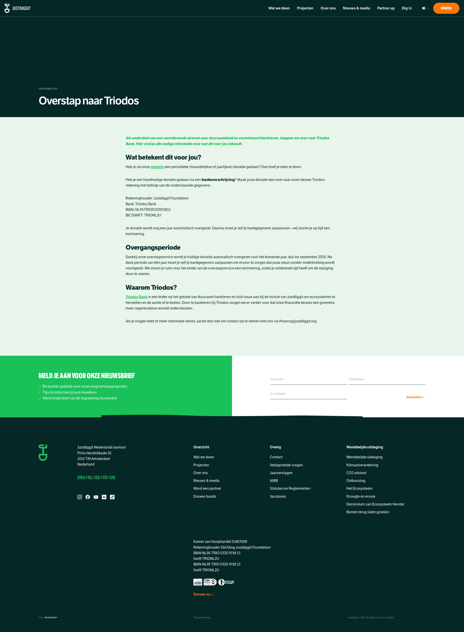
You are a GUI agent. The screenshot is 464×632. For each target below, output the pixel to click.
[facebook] (88, 497)
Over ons (328, 8)
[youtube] (96, 497)
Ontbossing (355, 480)
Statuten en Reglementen (290, 488)
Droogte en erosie (360, 496)
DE (97, 477)
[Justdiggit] (18, 8)
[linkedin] (104, 497)
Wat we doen (279, 8)
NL (90, 477)
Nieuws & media (356, 8)
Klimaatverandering (362, 465)
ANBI (274, 480)
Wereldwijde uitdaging (364, 457)
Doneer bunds (204, 496)
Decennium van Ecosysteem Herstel (375, 504)
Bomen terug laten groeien (367, 512)
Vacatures (278, 496)
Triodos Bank (136, 297)
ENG (81, 477)
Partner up (386, 8)
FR (105, 477)
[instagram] (79, 497)
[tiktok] (112, 497)
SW (112, 477)
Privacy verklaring (201, 617)
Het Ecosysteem (359, 488)
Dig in (407, 8)
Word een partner (207, 488)
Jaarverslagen (281, 473)
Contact (276, 457)
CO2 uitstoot (356, 473)
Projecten (305, 8)
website (157, 167)
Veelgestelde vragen (286, 465)
